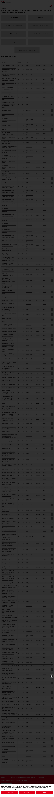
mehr (44, 792)
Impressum (43, 794)
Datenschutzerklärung (49, 794)
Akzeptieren (27, 792)
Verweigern (9, 792)
